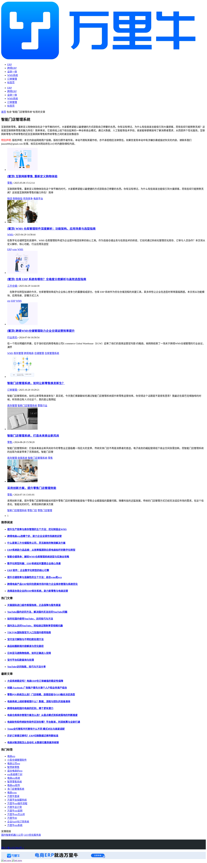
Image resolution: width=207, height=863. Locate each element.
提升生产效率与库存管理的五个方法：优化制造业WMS (37, 529)
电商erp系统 (13, 778)
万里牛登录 (13, 796)
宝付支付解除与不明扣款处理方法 (25, 639)
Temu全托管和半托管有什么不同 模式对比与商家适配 (36, 729)
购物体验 (17, 198)
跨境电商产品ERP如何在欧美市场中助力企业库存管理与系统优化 (42, 584)
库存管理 (18, 353)
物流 (9, 198)
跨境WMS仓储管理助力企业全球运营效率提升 (41, 330)
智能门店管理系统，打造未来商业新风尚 (33, 435)
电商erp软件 (13, 785)
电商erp (11, 756)
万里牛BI (12, 818)
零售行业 (42, 405)
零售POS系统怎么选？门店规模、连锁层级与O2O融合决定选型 (41, 694)
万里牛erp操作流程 (17, 803)
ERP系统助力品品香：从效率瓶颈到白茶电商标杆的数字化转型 (41, 550)
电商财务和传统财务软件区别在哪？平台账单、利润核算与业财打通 (43, 722)
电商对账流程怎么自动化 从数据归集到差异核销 (33, 742)
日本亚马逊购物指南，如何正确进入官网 (29, 653)
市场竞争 (28, 198)
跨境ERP (12, 68)
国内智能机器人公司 (12, 835)
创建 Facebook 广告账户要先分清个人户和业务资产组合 (37, 687)
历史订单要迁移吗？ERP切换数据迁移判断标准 (32, 735)
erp (8, 301)
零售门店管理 (45, 510)
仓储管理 (39, 353)
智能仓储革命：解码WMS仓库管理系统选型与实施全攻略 (38, 556)
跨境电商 (29, 353)
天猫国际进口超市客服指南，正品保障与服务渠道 (34, 605)
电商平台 (38, 198)
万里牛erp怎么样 (16, 814)
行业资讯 (12, 337)
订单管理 (12, 79)
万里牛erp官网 (14, 810)
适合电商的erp (14, 770)
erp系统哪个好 (14, 774)
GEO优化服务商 (32, 835)
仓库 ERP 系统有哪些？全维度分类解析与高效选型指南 (46, 279)
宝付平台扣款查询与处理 (20, 660)
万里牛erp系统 (14, 825)
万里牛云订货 (14, 807)
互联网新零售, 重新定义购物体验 (32, 176)
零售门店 (32, 510)
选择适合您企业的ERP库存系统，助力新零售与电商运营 (37, 591)
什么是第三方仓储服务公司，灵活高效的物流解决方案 (36, 543)
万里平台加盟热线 (17, 800)
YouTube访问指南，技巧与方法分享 (26, 666)
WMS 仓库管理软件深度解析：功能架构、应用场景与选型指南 (51, 228)
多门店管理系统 (15, 789)
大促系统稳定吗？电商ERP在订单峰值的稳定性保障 (35, 681)
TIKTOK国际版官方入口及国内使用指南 (29, 632)
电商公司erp (13, 763)
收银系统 (22, 458)
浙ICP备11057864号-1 (12, 848)
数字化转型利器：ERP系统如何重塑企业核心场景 (34, 563)
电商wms (12, 792)
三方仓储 (12, 286)
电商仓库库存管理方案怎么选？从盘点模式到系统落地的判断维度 (42, 715)
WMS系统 (12, 75)
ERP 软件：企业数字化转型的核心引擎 (28, 570)
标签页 (11, 82)
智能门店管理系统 (27, 405)
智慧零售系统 (14, 781)
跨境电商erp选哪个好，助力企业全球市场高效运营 (34, 536)
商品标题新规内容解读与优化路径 (25, 646)
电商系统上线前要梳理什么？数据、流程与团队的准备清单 (38, 701)
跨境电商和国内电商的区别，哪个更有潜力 (30, 708)
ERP (9, 64)
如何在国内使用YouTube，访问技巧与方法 (30, 618)
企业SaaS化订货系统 (18, 821)
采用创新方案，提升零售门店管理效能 (31, 488)
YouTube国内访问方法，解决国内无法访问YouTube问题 (37, 612)
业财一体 (12, 71)
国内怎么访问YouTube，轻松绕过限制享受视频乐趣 (35, 625)
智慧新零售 (13, 767)
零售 (10, 183)
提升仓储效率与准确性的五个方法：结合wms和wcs (34, 577)
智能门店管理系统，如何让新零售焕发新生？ (36, 383)
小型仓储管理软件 (17, 760)
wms (14, 249)
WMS (10, 234)
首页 (3, 112)
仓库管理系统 (52, 353)
